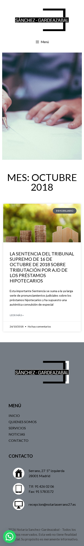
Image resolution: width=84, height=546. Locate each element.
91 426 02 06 (44, 486)
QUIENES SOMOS (23, 422)
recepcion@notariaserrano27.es (52, 504)
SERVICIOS (17, 428)
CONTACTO (18, 440)
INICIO (14, 415)
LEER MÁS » (17, 315)
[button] (9, 536)
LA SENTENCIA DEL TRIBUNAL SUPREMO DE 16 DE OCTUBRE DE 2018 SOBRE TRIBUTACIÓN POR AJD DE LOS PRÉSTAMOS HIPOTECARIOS (42, 267)
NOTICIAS (17, 434)
